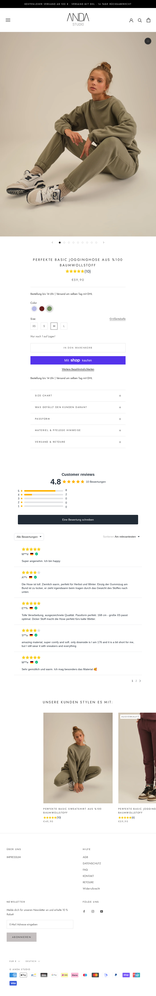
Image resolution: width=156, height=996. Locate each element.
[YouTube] (101, 911)
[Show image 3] (69, 243)
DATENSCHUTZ (92, 863)
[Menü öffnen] (8, 20)
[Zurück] (52, 242)
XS (34, 326)
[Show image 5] (78, 243)
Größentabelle (118, 319)
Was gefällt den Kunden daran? (61, 407)
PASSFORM (42, 419)
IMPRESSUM (14, 857)
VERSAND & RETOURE (50, 442)
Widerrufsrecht (91, 888)
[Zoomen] (148, 41)
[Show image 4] (73, 243)
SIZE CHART (43, 395)
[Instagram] (93, 911)
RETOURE (88, 882)
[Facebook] (84, 911)
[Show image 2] (64, 243)
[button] (34, 309)
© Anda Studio (20, 969)
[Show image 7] (87, 243)
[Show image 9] (96, 243)
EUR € (13, 961)
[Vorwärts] (103, 242)
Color (33, 303)
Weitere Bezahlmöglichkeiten (78, 369)
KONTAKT (88, 876)
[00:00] (78, 134)
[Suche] (140, 20)
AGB (85, 857)
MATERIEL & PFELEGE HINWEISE (58, 430)
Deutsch (31, 961)
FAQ (85, 870)
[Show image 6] (83, 243)
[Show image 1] (60, 243)
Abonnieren (21, 937)
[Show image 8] (92, 243)
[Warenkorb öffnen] (148, 20)
